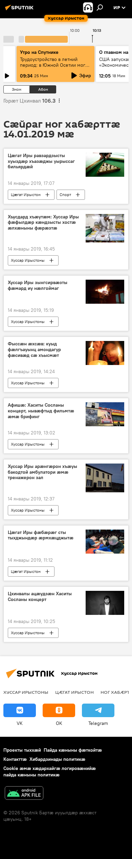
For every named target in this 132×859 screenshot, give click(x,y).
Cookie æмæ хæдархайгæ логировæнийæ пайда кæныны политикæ (49, 771)
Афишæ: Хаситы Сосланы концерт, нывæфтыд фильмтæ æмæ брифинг (41, 411)
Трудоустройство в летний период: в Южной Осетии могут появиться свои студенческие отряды (55, 68)
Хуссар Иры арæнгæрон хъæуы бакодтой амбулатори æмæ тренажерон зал (42, 472)
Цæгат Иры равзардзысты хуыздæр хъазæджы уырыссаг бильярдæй (41, 161)
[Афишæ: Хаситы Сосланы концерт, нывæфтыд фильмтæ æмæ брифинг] (105, 414)
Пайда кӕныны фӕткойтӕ (73, 750)
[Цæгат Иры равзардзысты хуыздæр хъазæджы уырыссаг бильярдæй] (105, 165)
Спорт (65, 194)
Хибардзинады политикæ (57, 759)
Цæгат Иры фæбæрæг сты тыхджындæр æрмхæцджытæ (40, 535)
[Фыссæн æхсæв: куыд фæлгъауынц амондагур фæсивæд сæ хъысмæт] (105, 353)
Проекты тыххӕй (22, 750)
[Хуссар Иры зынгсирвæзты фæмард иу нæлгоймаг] (105, 292)
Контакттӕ (15, 759)
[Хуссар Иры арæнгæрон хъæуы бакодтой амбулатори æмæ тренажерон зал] (105, 478)
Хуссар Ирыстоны (28, 260)
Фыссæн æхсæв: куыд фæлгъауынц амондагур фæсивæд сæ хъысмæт (34, 349)
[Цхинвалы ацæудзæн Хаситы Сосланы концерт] (105, 603)
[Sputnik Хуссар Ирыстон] (20, 10)
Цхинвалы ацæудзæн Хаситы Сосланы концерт (40, 596)
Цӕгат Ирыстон (26, 194)
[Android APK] (24, 793)
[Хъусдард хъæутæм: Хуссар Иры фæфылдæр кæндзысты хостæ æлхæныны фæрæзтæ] (105, 228)
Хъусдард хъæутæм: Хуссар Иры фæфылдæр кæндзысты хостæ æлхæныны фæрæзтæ (43, 222)
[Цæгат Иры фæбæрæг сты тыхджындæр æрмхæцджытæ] (105, 542)
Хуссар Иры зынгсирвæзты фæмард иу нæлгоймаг (37, 285)
